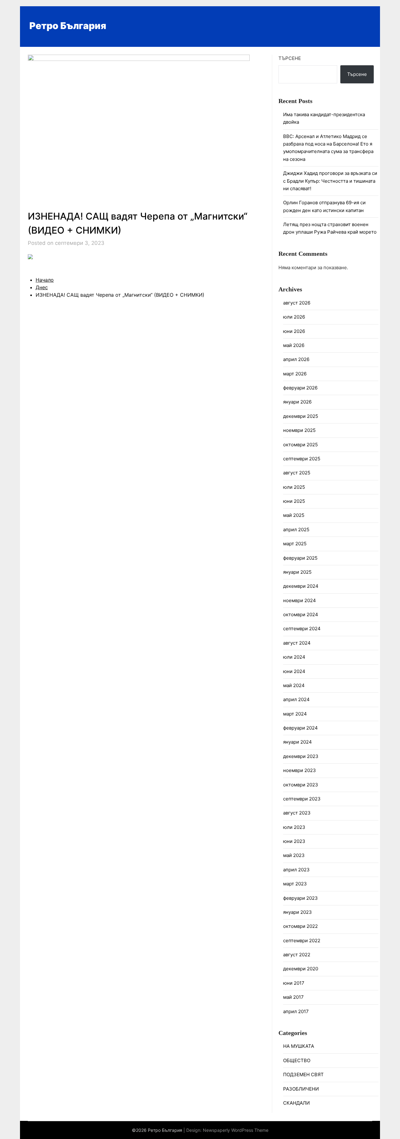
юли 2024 (294, 657)
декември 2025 (300, 416)
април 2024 (296, 699)
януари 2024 (297, 742)
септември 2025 (301, 459)
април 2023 (296, 870)
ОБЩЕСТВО (296, 1060)
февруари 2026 (300, 388)
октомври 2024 (300, 614)
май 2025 (293, 515)
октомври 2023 (300, 785)
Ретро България (67, 25)
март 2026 (295, 374)
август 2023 (297, 813)
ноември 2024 (299, 600)
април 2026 (296, 359)
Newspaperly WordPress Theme (235, 1130)
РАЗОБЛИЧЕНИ (301, 1089)
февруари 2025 (300, 558)
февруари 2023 (300, 898)
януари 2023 (297, 912)
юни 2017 (293, 983)
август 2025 (296, 473)
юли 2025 (294, 487)
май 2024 (294, 685)
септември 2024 (302, 628)
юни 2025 (294, 501)
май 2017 (293, 997)
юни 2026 (294, 331)
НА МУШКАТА (298, 1046)
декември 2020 (300, 969)
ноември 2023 (299, 770)
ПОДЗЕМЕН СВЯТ (303, 1074)
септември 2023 (302, 799)
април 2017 (296, 1011)
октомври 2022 (300, 926)
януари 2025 (297, 572)
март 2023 (295, 884)
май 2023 (294, 855)
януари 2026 (297, 402)
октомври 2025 (300, 445)
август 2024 (297, 643)
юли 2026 (294, 317)
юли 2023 (294, 827)
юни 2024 (294, 671)
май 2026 (293, 345)
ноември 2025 (299, 430)
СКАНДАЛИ (296, 1103)
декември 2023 (300, 756)
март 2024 (295, 714)
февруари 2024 (300, 728)
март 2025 (295, 544)
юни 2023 (294, 841)
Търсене (289, 58)
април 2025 (296, 529)
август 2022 (296, 955)
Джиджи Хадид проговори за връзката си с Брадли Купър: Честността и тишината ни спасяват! (330, 180)
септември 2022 (301, 940)
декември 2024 (300, 586)
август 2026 (296, 303)
